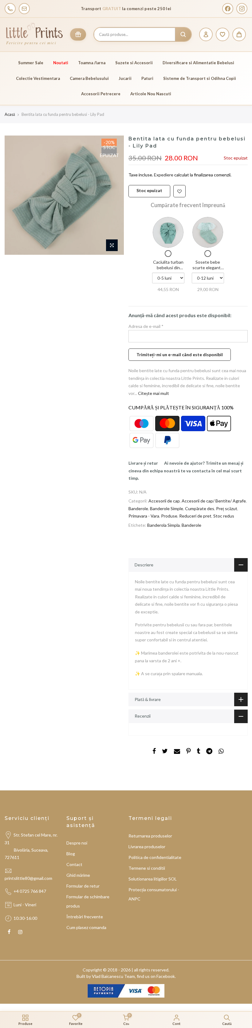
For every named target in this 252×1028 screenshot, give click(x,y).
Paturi (147, 78)
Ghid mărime (78, 875)
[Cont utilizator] (206, 34)
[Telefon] (10, 8)
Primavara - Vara (143, 515)
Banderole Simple (166, 508)
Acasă (10, 114)
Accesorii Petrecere (100, 93)
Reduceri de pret (195, 515)
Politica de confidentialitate (154, 857)
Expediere (164, 174)
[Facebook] (227, 8)
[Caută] (183, 34)
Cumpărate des (199, 508)
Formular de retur (83, 885)
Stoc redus (223, 515)
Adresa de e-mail (145, 326)
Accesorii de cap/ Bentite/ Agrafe (214, 500)
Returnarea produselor (150, 835)
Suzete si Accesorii (134, 62)
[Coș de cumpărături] (239, 34)
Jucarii (125, 78)
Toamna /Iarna (91, 62)
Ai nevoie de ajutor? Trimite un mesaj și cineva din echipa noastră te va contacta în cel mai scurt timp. (185, 470)
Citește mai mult (153, 393)
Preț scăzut (226, 508)
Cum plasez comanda (86, 927)
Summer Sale (30, 62)
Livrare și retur (143, 463)
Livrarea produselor (146, 846)
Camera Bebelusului (89, 78)
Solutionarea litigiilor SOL (152, 878)
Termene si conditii (146, 868)
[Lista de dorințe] (222, 34)
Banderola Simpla (163, 525)
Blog (70, 853)
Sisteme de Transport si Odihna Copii (199, 78)
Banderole (138, 508)
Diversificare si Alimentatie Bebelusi (198, 62)
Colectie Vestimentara (38, 78)
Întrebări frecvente (84, 916)
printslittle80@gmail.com (29, 878)
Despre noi (76, 842)
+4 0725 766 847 (30, 891)
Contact (74, 864)
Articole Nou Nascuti (150, 93)
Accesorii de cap (164, 500)
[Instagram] (241, 8)
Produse (169, 515)
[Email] (24, 8)
